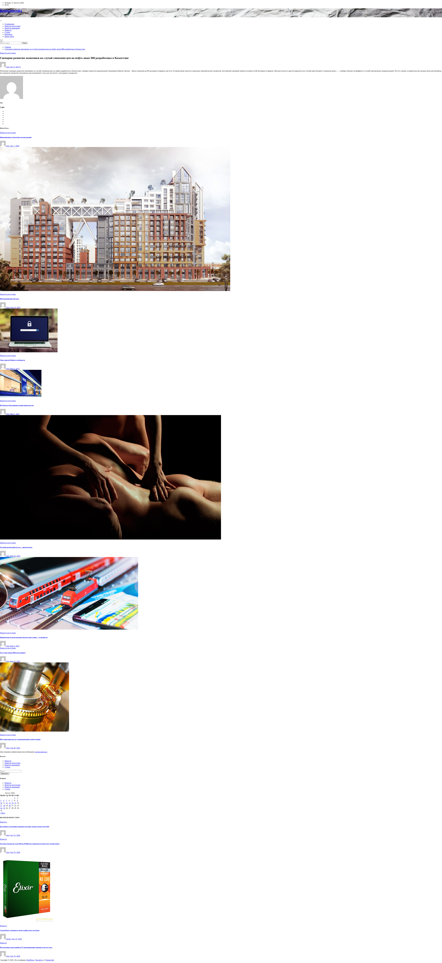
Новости (8, 30)
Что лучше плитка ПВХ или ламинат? (13, 653)
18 (4, 806)
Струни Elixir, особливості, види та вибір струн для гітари (19, 930)
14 (12, 803)
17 (1, 806)
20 (10, 806)
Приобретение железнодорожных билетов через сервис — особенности (23, 637)
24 (1, 808)
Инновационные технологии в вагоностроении (15, 137)
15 (15, 803)
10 (1, 803)
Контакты (8, 34)
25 (4, 808)
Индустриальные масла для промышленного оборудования (20, 739)
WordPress (30, 960)
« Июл (2, 813)
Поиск (25, 43)
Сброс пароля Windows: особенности (12, 360)
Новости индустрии (12, 26)
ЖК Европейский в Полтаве (9, 299)
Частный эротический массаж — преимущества (16, 547)
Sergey (8, 939)
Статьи (7, 32)
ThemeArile (49, 960)
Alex (8, 67)
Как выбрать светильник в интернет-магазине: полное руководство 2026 (24, 826)
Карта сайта (9, 36)
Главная (8, 47)
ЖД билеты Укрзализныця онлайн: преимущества (17, 405)
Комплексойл (11, 10)
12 (7, 803)
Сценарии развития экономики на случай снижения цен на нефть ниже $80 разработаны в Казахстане (45, 49)
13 (10, 803)
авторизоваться (41, 752)
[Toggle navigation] (1, 20)
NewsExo (39, 960)
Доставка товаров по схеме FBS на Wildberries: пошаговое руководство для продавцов (29, 844)
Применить (5, 774)
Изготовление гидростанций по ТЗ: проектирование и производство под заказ (26, 947)
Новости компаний (12, 28)
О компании (9, 24)
